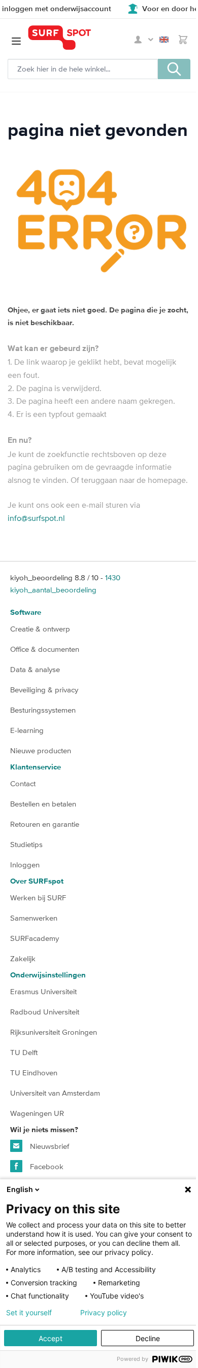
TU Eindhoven (33, 1072)
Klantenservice (35, 767)
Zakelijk (23, 958)
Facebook (45, 1166)
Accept (50, 1338)
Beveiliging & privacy (44, 689)
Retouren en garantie (44, 824)
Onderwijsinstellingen (48, 975)
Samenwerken (33, 918)
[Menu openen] (16, 41)
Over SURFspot (36, 881)
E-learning (27, 730)
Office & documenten (44, 649)
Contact (23, 783)
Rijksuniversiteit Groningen (53, 1032)
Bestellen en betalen (43, 803)
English (166, 40)
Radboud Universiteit (44, 1011)
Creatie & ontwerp (40, 628)
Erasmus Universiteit (43, 991)
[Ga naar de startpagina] (79, 37)
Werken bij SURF (38, 897)
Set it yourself (29, 1313)
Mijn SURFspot (143, 40)
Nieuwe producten (40, 750)
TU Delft (24, 1052)
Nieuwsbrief (48, 1146)
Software (25, 612)
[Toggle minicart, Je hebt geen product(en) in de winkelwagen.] (183, 39)
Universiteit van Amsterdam (55, 1093)
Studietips (26, 844)
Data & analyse (35, 669)
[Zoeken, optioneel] (174, 69)
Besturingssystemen (43, 710)
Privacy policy (103, 1313)
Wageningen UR (37, 1113)
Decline (148, 1338)
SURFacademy (34, 938)
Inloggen (25, 864)
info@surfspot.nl (36, 517)
